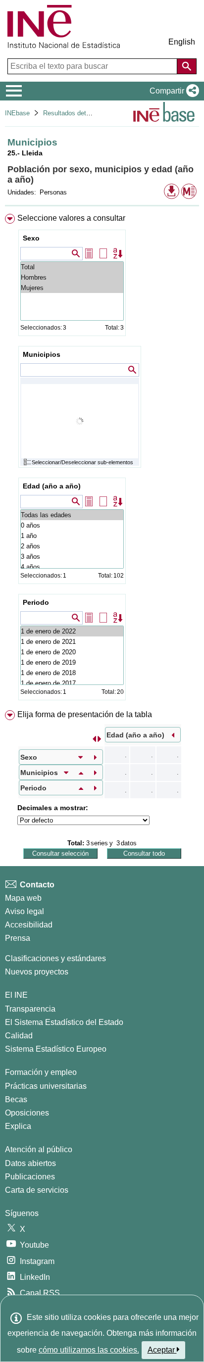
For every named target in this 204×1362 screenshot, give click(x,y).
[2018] (72, 673)
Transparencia (30, 1009)
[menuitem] (102, 459)
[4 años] (72, 567)
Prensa (17, 938)
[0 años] (72, 525)
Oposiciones (27, 1113)
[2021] (72, 641)
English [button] (181, 42)
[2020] (72, 652)
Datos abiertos (30, 1163)
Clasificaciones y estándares (55, 958)
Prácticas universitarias (46, 1086)
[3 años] (72, 556)
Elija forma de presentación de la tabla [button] (84, 714)
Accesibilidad (28, 925)
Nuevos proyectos (36, 972)
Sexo (31, 238)
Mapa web (23, 898)
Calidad (19, 1035)
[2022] (72, 631)
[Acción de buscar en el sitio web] (187, 66)
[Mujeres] (72, 288)
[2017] (72, 683)
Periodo (36, 602)
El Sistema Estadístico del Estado (64, 1022)
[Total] (72, 267)
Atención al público (38, 1149)
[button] (172, 91)
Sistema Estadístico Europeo (55, 1049)
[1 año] (72, 536)
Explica (18, 1126)
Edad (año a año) (52, 486)
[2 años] (72, 546)
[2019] (72, 662)
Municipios (41, 354)
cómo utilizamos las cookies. (89, 1350)
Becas (16, 1099)
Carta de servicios (36, 1190)
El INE (16, 995)
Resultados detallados (74, 113)
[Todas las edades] (72, 515)
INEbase (17, 113)
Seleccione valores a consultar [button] (71, 218)
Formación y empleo (41, 1072)
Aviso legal (24, 911)
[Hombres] (72, 277)
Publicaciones (30, 1176)
